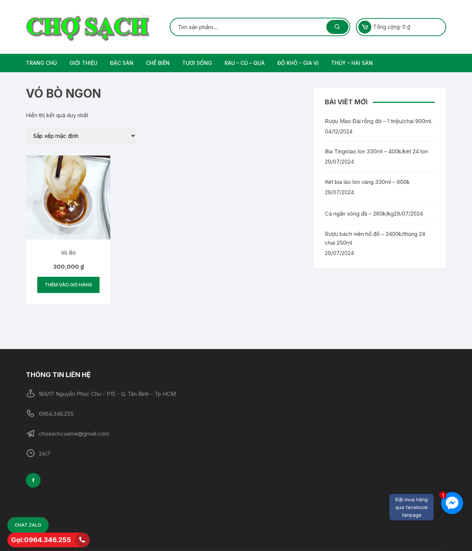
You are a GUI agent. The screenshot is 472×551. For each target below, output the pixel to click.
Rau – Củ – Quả (245, 63)
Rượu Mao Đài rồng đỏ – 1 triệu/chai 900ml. (379, 121)
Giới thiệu (83, 63)
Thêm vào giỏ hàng (68, 284)
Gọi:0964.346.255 (41, 540)
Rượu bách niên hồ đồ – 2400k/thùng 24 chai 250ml (375, 238)
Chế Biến (158, 63)
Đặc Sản (121, 63)
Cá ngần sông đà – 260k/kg (359, 213)
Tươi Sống (197, 63)
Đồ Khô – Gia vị (298, 63)
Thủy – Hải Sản (352, 63)
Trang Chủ (41, 63)
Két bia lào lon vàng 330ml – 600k (367, 181)
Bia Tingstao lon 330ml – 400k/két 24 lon (376, 151)
